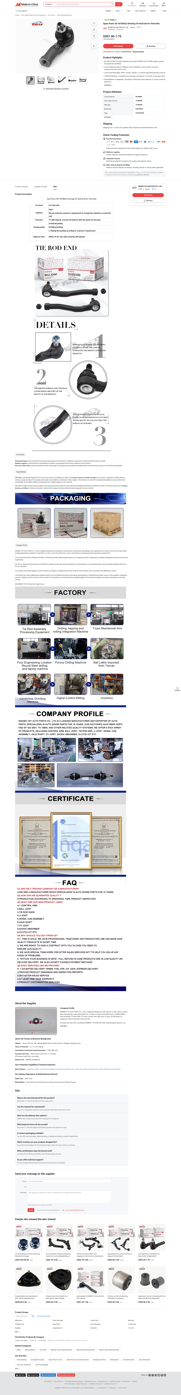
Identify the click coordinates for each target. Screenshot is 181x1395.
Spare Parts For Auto (55, 1360)
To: (26, 1187)
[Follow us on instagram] (156, 1375)
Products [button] (48, 4)
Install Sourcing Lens (67, 1375)
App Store (20, 1375)
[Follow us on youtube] (159, 1375)
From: (25, 1181)
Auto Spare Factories (37, 1360)
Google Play (33, 1375)
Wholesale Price (102, 1381)
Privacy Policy (123, 1388)
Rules (164, 11)
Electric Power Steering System (109, 1350)
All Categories (22, 11)
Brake (19, 1350)
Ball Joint (70, 1069)
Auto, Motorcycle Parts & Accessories (33, 15)
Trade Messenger (48, 1375)
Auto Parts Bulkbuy (41, 1365)
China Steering (21, 1360)
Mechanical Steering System (86, 1350)
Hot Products (48, 1381)
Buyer (118, 11)
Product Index (126, 1381)
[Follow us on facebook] (150, 1375)
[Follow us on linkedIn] (165, 1375)
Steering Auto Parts (99, 1360)
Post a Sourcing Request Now (73, 1210)
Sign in (164, 6)
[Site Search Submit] (119, 4)
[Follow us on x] (153, 1375)
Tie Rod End (44, 1069)
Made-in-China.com (81, 1384)
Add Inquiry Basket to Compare (57, 88)
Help (128, 11)
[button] (113, 4)
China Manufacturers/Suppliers (74, 1381)
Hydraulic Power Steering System (61, 1350)
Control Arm (78, 1069)
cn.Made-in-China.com (110, 1384)
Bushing (106, 1069)
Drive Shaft (99, 1069)
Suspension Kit (57, 1328)
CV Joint (131, 1328)
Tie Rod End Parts (128, 1360)
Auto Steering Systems (64, 15)
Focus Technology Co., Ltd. (76, 1388)
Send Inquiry (118, 46)
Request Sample (138, 51)
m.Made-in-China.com (95, 1384)
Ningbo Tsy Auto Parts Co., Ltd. (118, 27)
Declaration (112, 1388)
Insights (134, 1381)
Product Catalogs (44, 1316)
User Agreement (101, 1388)
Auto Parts (51, 15)
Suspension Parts (33, 1069)
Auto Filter (43, 1350)
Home (17, 15)
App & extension (140, 11)
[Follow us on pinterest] (162, 1375)
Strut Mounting (115, 1069)
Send (31, 1210)
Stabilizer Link (54, 1069)
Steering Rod (114, 1360)
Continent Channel (115, 1381)
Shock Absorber (89, 1069)
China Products (58, 1381)
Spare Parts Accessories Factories (78, 1360)
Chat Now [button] (152, 46)
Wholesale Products (90, 1381)
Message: (23, 1192)
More (17, 1369)
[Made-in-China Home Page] (26, 4)
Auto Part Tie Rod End (24, 1365)
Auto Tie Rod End (144, 1360)
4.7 (141, 189)
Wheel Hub (18, 1320)
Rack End (63, 1069)
